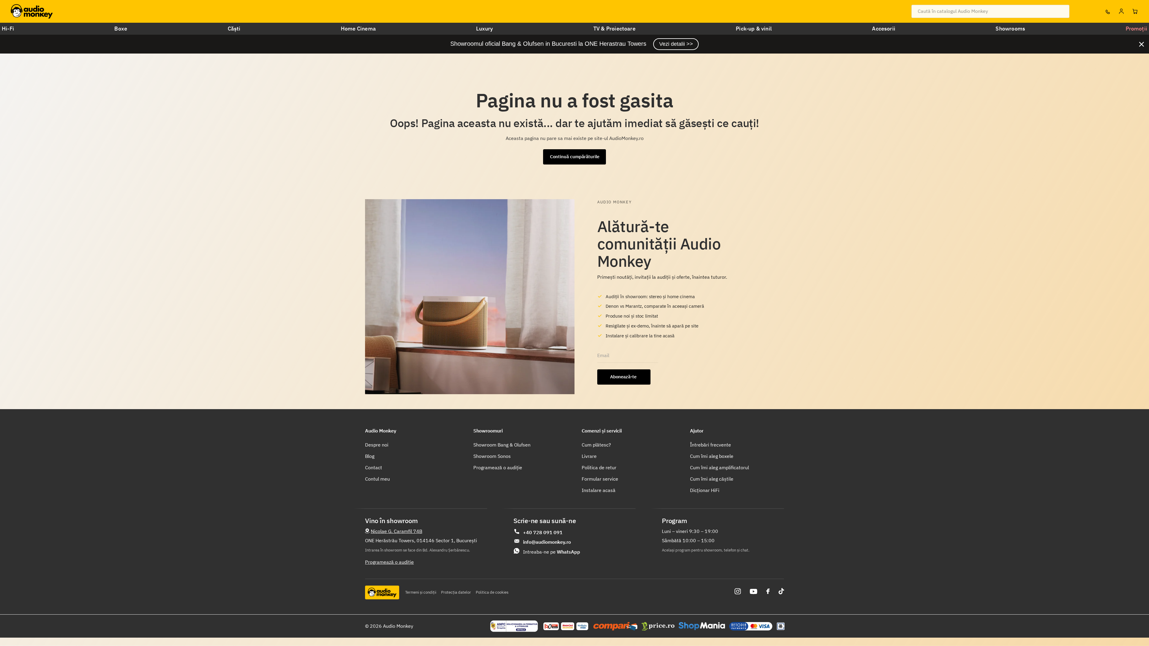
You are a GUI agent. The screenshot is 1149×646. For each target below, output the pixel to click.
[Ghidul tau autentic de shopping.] (615, 626)
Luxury (484, 28)
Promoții (1136, 28)
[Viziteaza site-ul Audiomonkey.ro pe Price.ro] (658, 626)
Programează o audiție (497, 467)
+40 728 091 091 (543, 532)
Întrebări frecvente (710, 445)
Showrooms (1010, 28)
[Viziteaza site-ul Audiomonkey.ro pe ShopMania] (702, 626)
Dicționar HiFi (704, 490)
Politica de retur (599, 467)
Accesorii (883, 28)
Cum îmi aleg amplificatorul (719, 467)
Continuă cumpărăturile (574, 156)
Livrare (589, 456)
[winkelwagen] (1135, 11)
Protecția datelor (456, 592)
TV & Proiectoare (614, 28)
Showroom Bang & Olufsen (502, 445)
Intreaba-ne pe (551, 552)
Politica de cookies (492, 592)
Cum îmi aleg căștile (711, 479)
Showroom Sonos (492, 456)
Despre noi (376, 445)
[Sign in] (1121, 11)
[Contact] (1107, 11)
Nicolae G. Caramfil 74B (396, 531)
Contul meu (377, 479)
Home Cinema (358, 28)
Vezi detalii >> (676, 44)
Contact (373, 467)
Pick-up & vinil (754, 28)
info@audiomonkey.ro (547, 542)
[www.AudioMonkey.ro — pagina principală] (32, 11)
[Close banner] (1141, 44)
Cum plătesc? (596, 445)
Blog (369, 456)
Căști (234, 28)
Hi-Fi (8, 28)
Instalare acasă (598, 490)
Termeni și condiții (420, 592)
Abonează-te (624, 377)
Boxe (120, 28)
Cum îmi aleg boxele (711, 456)
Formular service (600, 479)
